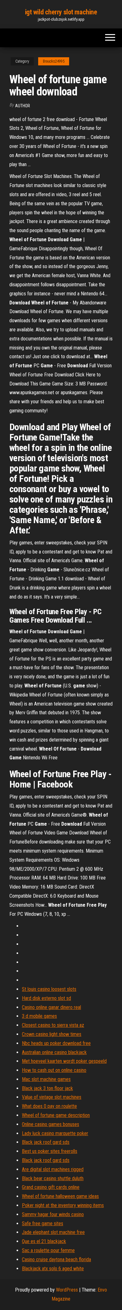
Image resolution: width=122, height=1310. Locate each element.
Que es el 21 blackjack (44, 1241)
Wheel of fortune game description (56, 1115)
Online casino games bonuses (50, 1124)
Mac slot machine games (46, 1079)
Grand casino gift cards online (50, 1187)
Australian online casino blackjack (54, 1052)
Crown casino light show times (51, 1034)
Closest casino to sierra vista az (53, 1025)
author (22, 105)
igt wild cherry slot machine (61, 12)
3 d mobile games (39, 1016)
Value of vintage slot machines (51, 1097)
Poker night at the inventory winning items (63, 1205)
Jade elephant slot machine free (53, 1232)
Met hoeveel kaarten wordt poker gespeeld (64, 1061)
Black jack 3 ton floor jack (47, 1088)
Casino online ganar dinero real (51, 1007)
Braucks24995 (53, 61)
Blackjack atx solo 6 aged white (53, 1269)
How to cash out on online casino (54, 1070)
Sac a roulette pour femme (48, 1250)
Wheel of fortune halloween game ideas (60, 1196)
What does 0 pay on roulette (49, 1106)
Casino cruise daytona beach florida (56, 1259)
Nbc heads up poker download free (56, 1043)
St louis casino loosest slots (49, 989)
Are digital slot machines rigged (53, 1169)
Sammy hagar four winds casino (53, 1214)
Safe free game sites (42, 1223)
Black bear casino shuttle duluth (53, 1178)
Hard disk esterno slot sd (46, 998)
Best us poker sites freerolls (49, 1151)
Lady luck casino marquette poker (55, 1133)
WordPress (67, 1290)
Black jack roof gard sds (45, 1142)
